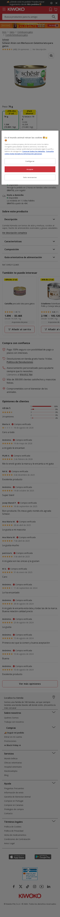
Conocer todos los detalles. (33, 151)
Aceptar (30, 169)
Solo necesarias (30, 177)
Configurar (30, 161)
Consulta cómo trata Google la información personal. (29, 152)
